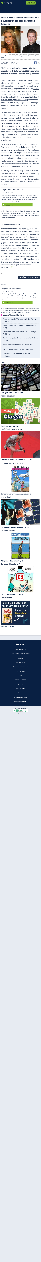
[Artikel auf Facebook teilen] (35, 62)
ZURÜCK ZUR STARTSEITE (29, 277)
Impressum (20, 658)
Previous (2, 39)
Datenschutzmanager (20, 667)
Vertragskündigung (20, 697)
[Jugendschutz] (20, 710)
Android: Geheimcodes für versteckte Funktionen (17, 355)
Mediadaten (20, 688)
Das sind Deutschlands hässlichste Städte (18, 349)
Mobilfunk (31, 3)
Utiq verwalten (21, 671)
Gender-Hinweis (20, 680)
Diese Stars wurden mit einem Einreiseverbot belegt (19, 326)
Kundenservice (20, 649)
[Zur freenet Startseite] (7, 2)
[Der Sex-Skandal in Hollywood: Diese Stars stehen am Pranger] (20, 40)
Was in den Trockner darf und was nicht (17, 344)
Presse (20, 684)
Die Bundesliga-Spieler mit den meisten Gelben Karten (20, 339)
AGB (20, 675)
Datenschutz (20, 662)
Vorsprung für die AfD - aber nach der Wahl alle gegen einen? (20, 320)
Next (38, 39)
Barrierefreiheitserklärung (21, 654)
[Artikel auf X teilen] (39, 62)
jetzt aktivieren (9, 205)
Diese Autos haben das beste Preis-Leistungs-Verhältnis (19, 332)
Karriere (20, 693)
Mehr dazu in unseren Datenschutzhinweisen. (18, 312)
